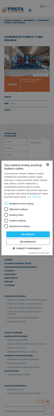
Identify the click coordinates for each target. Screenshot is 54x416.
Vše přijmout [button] (28, 234)
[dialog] (27, 208)
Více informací (34, 196)
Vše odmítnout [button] (28, 241)
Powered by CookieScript (39, 253)
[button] (27, 248)
